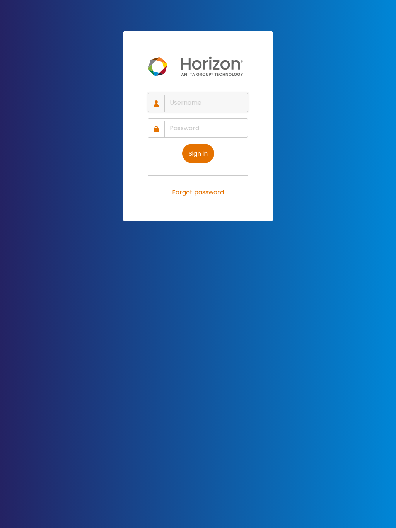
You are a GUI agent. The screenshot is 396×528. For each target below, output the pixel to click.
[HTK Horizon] (198, 66)
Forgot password (198, 192)
